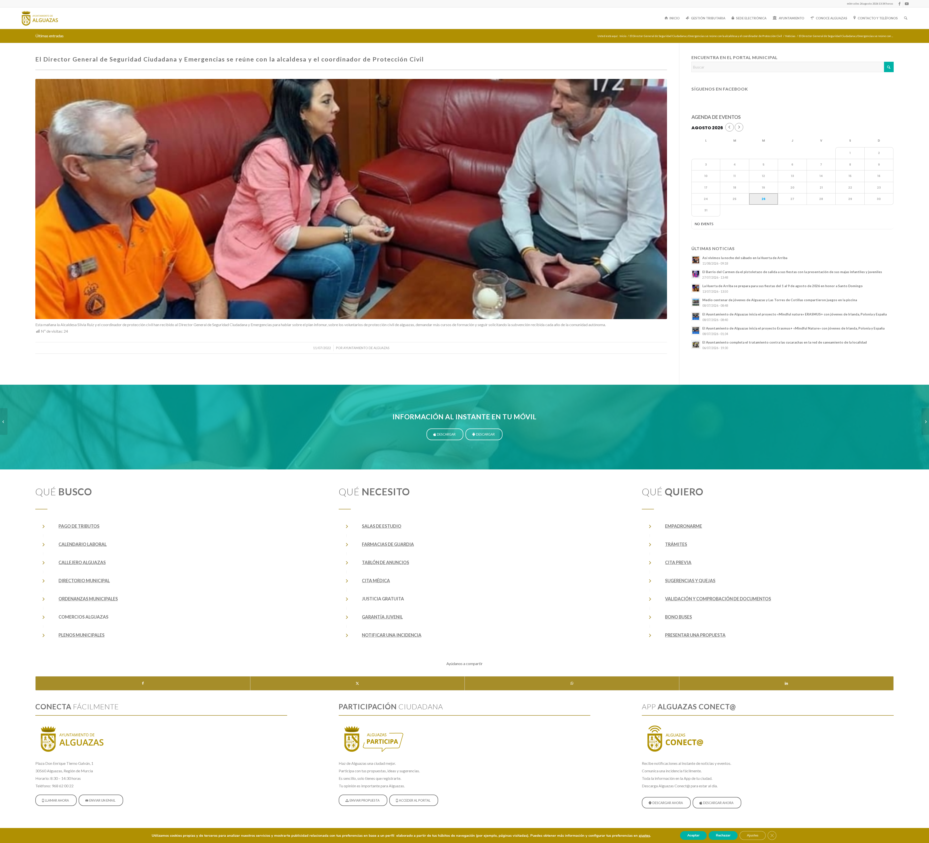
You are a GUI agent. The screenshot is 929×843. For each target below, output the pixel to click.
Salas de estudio (381, 526)
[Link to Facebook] (899, 3)
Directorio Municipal (84, 580)
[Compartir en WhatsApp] (572, 683)
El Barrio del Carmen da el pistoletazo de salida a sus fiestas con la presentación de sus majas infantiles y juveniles (792, 272)
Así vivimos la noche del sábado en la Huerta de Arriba (744, 258)
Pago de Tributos (79, 526)
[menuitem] (869, 3)
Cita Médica (376, 580)
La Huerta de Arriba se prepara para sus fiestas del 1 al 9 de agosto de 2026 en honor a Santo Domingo (782, 286)
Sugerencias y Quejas (690, 580)
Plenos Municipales (82, 635)
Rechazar (723, 835)
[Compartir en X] (357, 683)
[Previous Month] (729, 127)
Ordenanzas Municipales (88, 598)
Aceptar (693, 835)
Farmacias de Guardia (388, 544)
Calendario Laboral (83, 544)
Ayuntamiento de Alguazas (366, 348)
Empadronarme (683, 526)
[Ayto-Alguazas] (40, 18)
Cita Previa (678, 562)
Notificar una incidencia (391, 635)
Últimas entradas (49, 35)
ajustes (644, 835)
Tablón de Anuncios (385, 562)
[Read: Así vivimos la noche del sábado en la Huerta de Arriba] (695, 260)
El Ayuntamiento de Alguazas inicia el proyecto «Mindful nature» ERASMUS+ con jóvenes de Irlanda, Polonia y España (794, 314)
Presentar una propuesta (695, 635)
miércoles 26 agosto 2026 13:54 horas (870, 3)
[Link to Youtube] (906, 3)
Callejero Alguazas (82, 562)
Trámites (676, 544)
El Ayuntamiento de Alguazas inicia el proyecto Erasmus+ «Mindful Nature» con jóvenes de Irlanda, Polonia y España (793, 328)
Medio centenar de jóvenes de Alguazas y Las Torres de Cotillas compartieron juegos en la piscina (779, 300)
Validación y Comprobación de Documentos (718, 598)
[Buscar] (905, 18)
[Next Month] (739, 127)
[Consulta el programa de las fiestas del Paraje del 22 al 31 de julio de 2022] (925, 421)
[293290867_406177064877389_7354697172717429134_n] (351, 199)
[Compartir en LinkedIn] (786, 683)
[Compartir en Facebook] (143, 683)
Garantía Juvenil (382, 617)
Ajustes (752, 835)
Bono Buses (678, 617)
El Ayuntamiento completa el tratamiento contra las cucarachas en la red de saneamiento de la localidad (784, 342)
